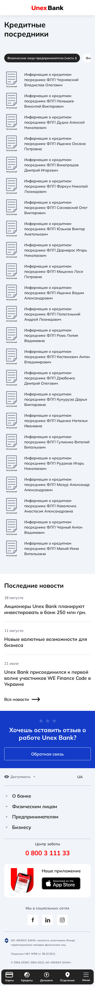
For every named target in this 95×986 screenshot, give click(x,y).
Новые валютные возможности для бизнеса (45, 642)
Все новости (16, 699)
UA (80, 777)
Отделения (67, 980)
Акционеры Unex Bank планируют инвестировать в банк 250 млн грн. (45, 609)
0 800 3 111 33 (47, 853)
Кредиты (27, 980)
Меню (86, 980)
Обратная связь (47, 754)
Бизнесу (21, 827)
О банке (21, 796)
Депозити (46, 980)
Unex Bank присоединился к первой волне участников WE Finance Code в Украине (47, 678)
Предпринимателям (35, 817)
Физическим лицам (34, 806)
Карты (9, 980)
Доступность (21, 777)
